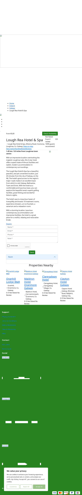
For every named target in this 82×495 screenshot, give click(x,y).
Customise (13, 487)
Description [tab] (10, 149)
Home (11, 103)
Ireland (12, 106)
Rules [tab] (23, 149)
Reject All (26, 487)
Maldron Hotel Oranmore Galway (30, 283)
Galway (12, 108)
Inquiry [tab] (9, 224)
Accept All (39, 487)
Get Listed (6, 345)
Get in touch (6, 349)
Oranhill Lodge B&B (13, 280)
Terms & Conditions (9, 321)
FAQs (4, 333)
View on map (28, 146)
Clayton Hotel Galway (64, 282)
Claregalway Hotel (49, 278)
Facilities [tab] (18, 149)
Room (10, 257)
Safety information (9, 325)
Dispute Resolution (9, 329)
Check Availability (50, 133)
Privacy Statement (9, 317)
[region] (26, 479)
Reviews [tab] (29, 149)
